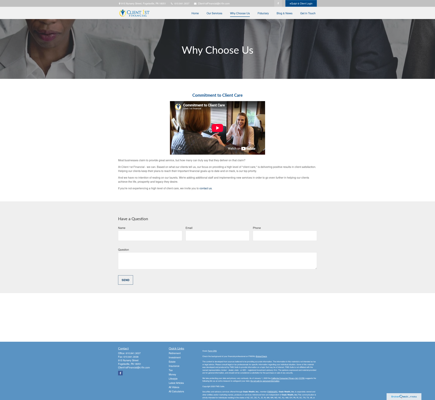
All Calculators (176, 391)
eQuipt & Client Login (301, 3)
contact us (205, 188)
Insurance (174, 366)
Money (172, 374)
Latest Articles (176, 383)
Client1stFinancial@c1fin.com (214, 3)
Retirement (175, 353)
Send (125, 280)
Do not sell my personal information (264, 380)
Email (189, 228)
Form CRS (212, 350)
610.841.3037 (182, 3)
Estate (172, 361)
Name (121, 228)
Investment (175, 357)
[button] (195, 12)
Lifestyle (173, 378)
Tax (171, 370)
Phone (257, 228)
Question (123, 249)
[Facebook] (278, 3)
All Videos (174, 387)
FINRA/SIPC (272, 391)
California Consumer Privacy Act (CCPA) (288, 378)
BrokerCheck (261, 356)
